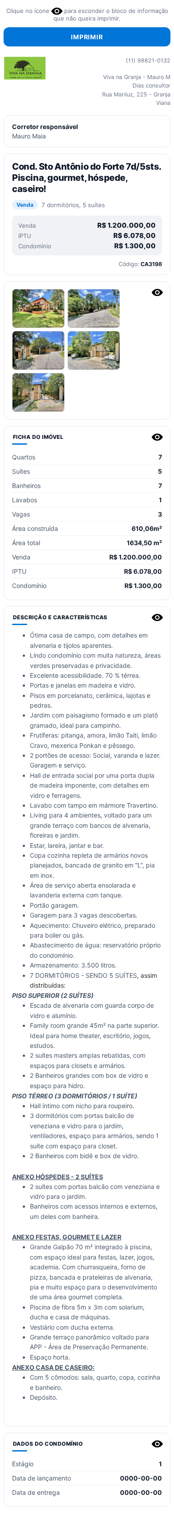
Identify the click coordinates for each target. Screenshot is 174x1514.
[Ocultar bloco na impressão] (157, 292)
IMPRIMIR (87, 37)
